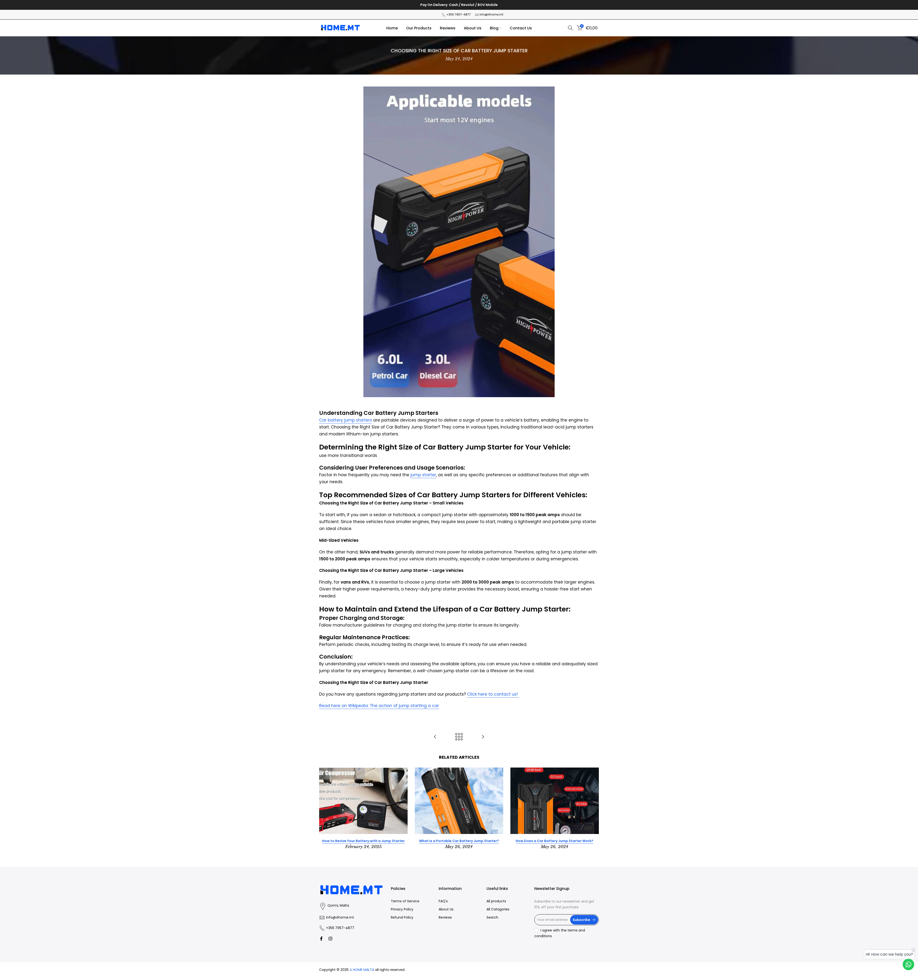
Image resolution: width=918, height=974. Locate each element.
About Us (472, 28)
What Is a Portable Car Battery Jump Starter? (459, 840)
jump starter (423, 475)
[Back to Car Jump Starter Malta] (459, 737)
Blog (494, 28)
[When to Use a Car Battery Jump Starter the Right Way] (483, 737)
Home (392, 28)
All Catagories (497, 909)
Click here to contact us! (493, 694)
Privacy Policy (402, 909)
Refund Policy (402, 917)
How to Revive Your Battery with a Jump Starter (363, 840)
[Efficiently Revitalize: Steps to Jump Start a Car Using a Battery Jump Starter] (435, 737)
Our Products (419, 28)
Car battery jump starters (345, 420)
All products (496, 901)
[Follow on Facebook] (321, 939)
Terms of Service (405, 901)
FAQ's (443, 901)
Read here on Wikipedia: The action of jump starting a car (379, 706)
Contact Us (521, 28)
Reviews (447, 28)
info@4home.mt (491, 14)
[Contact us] (908, 964)
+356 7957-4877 (458, 14)
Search (492, 917)
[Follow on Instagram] (330, 939)
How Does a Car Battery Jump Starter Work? (554, 840)
